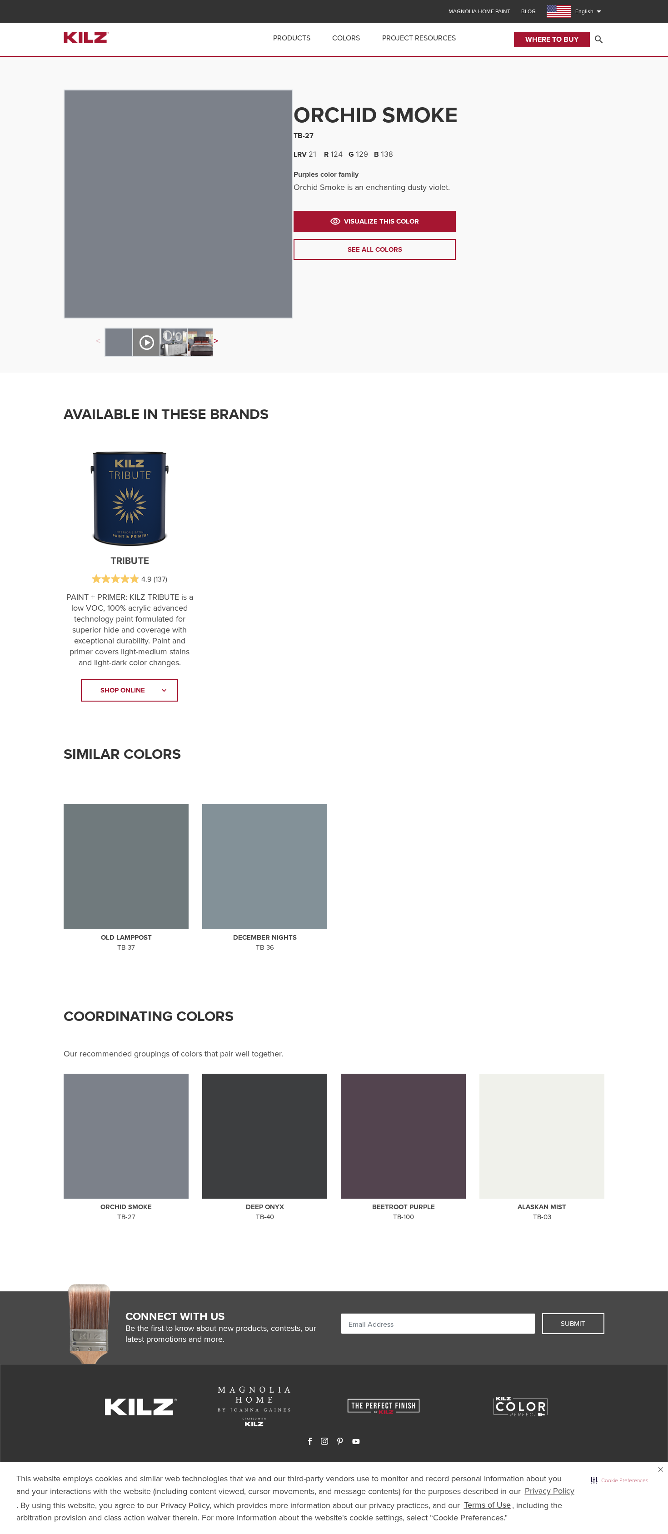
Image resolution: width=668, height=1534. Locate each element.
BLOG (528, 11)
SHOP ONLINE (122, 690)
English (589, 11)
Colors (346, 38)
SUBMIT (573, 1324)
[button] (619, 1480)
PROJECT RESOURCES (419, 38)
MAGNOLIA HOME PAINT (479, 11)
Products (291, 38)
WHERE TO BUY (551, 39)
